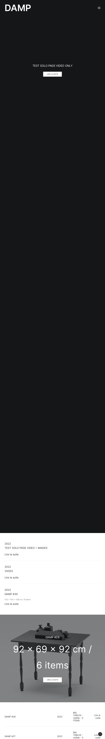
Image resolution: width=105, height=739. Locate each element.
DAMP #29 (52, 637)
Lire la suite (52, 74)
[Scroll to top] (100, 734)
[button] (99, 8)
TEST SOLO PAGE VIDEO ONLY (52, 65)
